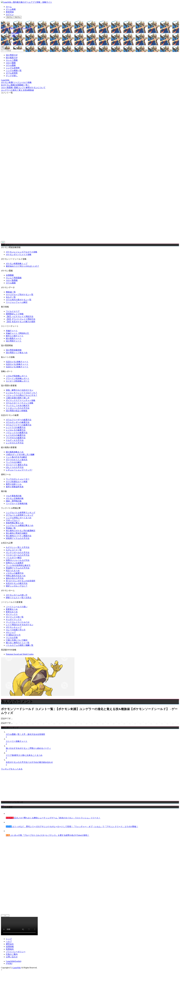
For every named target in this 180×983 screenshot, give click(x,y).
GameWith (16, 968)
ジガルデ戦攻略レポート (16, 376)
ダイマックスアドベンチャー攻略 (20, 400)
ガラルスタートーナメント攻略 (19, 403)
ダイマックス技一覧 (15, 617)
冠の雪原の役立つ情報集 (16, 411)
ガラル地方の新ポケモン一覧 (18, 300)
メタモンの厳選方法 (15, 573)
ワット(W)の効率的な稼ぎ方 (18, 565)
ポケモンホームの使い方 (16, 595)
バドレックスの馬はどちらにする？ (21, 395)
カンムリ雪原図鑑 (14, 278)
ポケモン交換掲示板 (15, 498)
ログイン (10, 14)
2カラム (9, 17)
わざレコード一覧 (14, 550)
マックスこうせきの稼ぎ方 (17, 405)
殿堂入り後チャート (15, 336)
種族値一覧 (11, 292)
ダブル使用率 (12, 73)
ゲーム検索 (11, 9)
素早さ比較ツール (14, 484)
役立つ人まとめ (13, 570)
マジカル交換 (12, 637)
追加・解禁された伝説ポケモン (19, 390)
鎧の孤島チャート (14, 338)
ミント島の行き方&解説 (16, 457)
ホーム (9, 7)
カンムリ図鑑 (12, 60)
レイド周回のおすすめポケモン (19, 625)
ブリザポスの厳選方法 (15, 438)
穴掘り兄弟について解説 (16, 640)
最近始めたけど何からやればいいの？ (22, 266)
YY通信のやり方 (13, 635)
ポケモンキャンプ (14, 627)
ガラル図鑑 (11, 65)
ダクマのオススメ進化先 (16, 460)
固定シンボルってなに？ (16, 586)
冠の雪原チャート (14, 341)
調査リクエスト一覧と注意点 (18, 598)
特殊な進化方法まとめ (15, 576)
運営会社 (10, 944)
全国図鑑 (10, 275)
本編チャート (12, 331)
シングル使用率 (13, 68)
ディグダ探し (12, 76)
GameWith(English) (13, 961)
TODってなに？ (13, 520)
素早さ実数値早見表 (15, 487)
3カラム (18, 17)
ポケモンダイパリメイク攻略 (18, 254)
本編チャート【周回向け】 (17, 333)
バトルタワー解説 (14, 558)
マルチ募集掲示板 (14, 496)
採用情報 (10, 947)
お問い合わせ (12, 957)
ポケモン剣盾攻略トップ (16, 264)
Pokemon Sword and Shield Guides (20, 654)
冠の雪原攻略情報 (14, 350)
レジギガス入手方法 (15, 443)
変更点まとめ (12, 612)
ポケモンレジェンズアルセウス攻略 (21, 252)
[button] (92, 39)
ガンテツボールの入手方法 (17, 552)
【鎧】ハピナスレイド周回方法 (19, 316)
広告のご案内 (12, 954)
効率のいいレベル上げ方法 (17, 560)
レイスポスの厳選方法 (15, 435)
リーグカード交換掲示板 (16, 503)
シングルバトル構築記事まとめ (19, 525)
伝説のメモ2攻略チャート (17, 364)
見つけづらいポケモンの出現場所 (20, 581)
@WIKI (9, 963)
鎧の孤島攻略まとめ (15, 452)
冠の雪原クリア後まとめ (16, 353)
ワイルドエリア (13, 311)
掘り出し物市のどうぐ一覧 (17, 643)
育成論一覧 (11, 528)
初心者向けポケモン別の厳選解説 (20, 531)
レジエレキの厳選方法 (15, 430)
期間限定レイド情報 (15, 314)
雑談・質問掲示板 (14, 501)
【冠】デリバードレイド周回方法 (20, 319)
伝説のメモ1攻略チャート (17, 362)
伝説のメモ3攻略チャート (17, 367)
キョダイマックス (14, 619)
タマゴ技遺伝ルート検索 (16, 482)
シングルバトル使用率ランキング (20, 513)
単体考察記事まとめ (15, 523)
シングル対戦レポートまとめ (18, 518)
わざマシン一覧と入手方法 (17, 547)
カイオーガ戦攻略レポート (17, 381)
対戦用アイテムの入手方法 (17, 538)
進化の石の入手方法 (15, 578)
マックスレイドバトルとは (17, 622)
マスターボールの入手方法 (17, 555)
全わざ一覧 (11, 297)
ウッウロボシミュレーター (17, 479)
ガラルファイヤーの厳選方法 (18, 425)
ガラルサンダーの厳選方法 (17, 422)
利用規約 (10, 949)
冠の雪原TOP (12, 55)
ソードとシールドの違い (16, 607)
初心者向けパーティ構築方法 (18, 536)
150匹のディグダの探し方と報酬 (20, 454)
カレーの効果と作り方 (15, 630)
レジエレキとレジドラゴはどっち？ (21, 393)
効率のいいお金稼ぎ (15, 563)
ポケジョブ (11, 632)
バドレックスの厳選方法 (16, 433)
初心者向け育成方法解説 (16, 533)
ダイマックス (12, 614)
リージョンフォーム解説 (16, 302)
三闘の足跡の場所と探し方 (17, 398)
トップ (9, 939)
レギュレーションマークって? (19, 470)
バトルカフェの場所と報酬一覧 (19, 645)
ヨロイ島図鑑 (12, 280)
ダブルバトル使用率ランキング (19, 515)
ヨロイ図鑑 (11, 63)
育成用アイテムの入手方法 (17, 568)
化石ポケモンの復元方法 (16, 583)
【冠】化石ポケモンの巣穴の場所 (20, 322)
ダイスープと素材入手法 (16, 465)
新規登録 (10, 12)
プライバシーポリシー (15, 952)
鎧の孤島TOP (12, 58)
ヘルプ (9, 941)
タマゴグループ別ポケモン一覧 (19, 294)
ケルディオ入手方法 (15, 440)
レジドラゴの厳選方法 (15, 427)
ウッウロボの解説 (14, 462)
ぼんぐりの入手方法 (15, 467)
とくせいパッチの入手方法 (17, 408)
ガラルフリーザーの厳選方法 (18, 420)
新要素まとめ (12, 609)
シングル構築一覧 (14, 70)
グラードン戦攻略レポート (17, 378)
